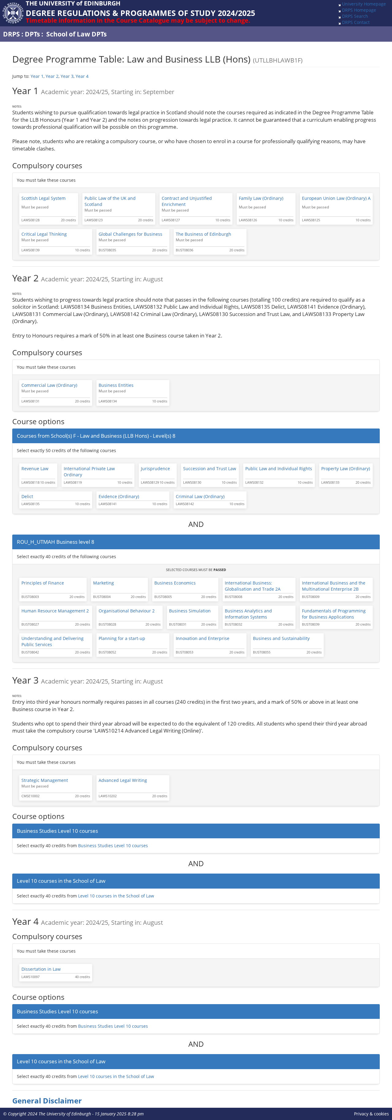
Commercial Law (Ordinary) (49, 385)
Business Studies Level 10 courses (113, 845)
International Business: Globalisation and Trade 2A (253, 586)
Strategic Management (44, 780)
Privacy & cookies (371, 1114)
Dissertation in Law (41, 969)
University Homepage (364, 4)
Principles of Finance (42, 583)
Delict (27, 496)
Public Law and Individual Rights (278, 468)
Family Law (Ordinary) (261, 198)
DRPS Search (355, 16)
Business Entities (116, 385)
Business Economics (175, 583)
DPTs (32, 34)
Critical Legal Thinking (44, 234)
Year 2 (52, 76)
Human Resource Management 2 (55, 611)
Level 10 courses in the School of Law (116, 896)
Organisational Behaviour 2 (127, 611)
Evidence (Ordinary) (119, 496)
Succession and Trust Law (209, 468)
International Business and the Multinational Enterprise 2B (333, 586)
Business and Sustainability (281, 638)
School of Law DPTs (76, 34)
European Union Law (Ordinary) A (336, 198)
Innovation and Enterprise (202, 638)
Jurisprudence (155, 468)
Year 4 (82, 76)
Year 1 (37, 76)
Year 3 (67, 76)
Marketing (103, 583)
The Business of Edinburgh (203, 234)
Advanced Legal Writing (123, 780)
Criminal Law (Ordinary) (200, 496)
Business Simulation (190, 611)
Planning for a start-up (122, 638)
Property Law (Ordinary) (345, 468)
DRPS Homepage (359, 10)
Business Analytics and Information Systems (248, 614)
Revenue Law (34, 468)
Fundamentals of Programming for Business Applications (334, 614)
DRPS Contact (356, 22)
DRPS (11, 34)
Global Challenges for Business (130, 234)
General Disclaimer (47, 1101)
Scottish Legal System (43, 198)
